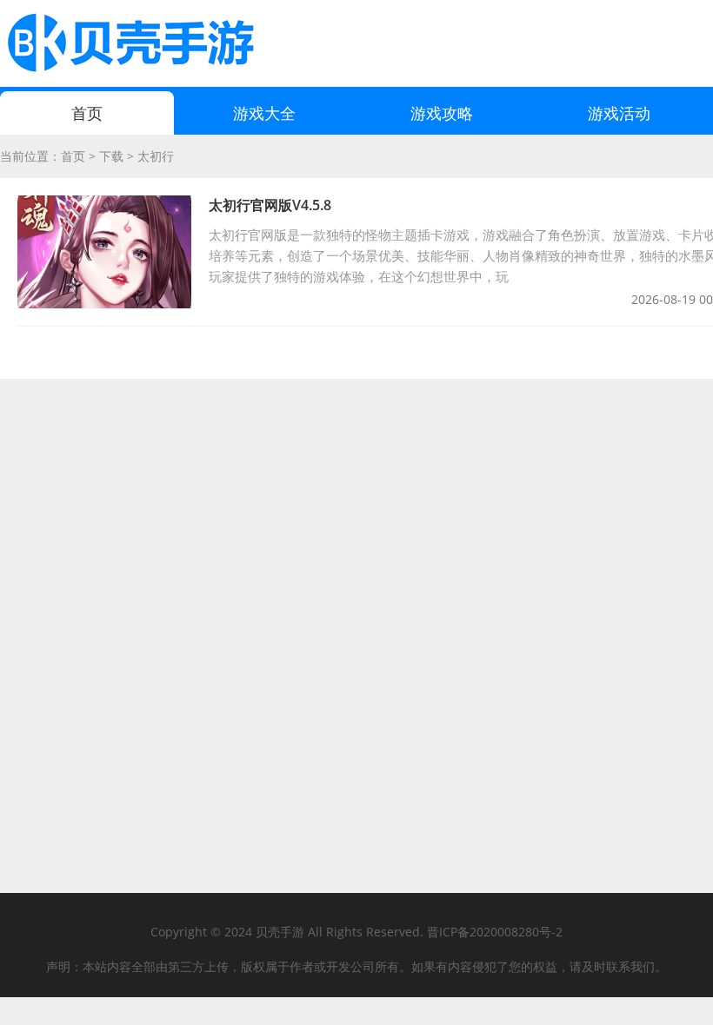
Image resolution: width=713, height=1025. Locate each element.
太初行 (155, 156)
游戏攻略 (441, 112)
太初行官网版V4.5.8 (270, 205)
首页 (87, 112)
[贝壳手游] (130, 43)
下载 (111, 156)
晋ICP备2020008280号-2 (495, 931)
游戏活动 (619, 112)
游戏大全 (264, 112)
